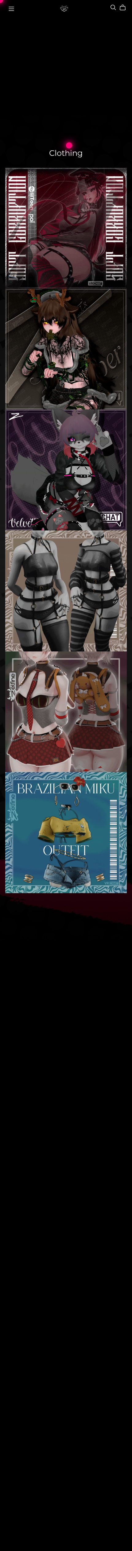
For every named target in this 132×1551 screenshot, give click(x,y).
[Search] (113, 7)
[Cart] (125, 8)
